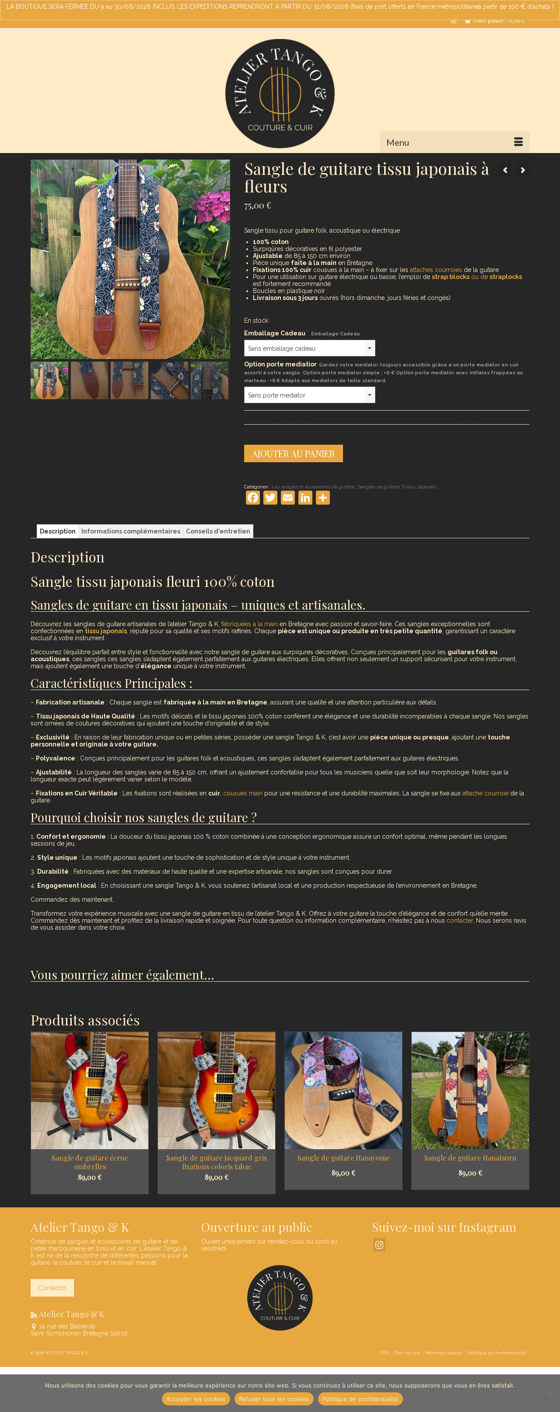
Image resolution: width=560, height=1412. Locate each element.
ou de (477, 276)
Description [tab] (58, 531)
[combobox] (309, 348)
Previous (38, 1112)
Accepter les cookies (196, 1398)
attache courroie (485, 793)
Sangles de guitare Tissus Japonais (397, 487)
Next (521, 1112)
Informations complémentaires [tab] (130, 531)
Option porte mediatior (383, 372)
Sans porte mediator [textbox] (276, 395)
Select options (89, 1188)
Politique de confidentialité (360, 1398)
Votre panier (498, 20)
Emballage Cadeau (302, 333)
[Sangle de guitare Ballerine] (522, 170)
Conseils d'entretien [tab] (218, 531)
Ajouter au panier (293, 453)
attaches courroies (436, 269)
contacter (460, 920)
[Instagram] (379, 1245)
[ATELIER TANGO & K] (280, 93)
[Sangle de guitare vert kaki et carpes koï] (505, 170)
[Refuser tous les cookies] (549, 1393)
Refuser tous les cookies (274, 1398)
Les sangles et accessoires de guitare (313, 487)
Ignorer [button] (280, 13)
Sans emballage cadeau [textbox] (281, 348)
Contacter (52, 1287)
